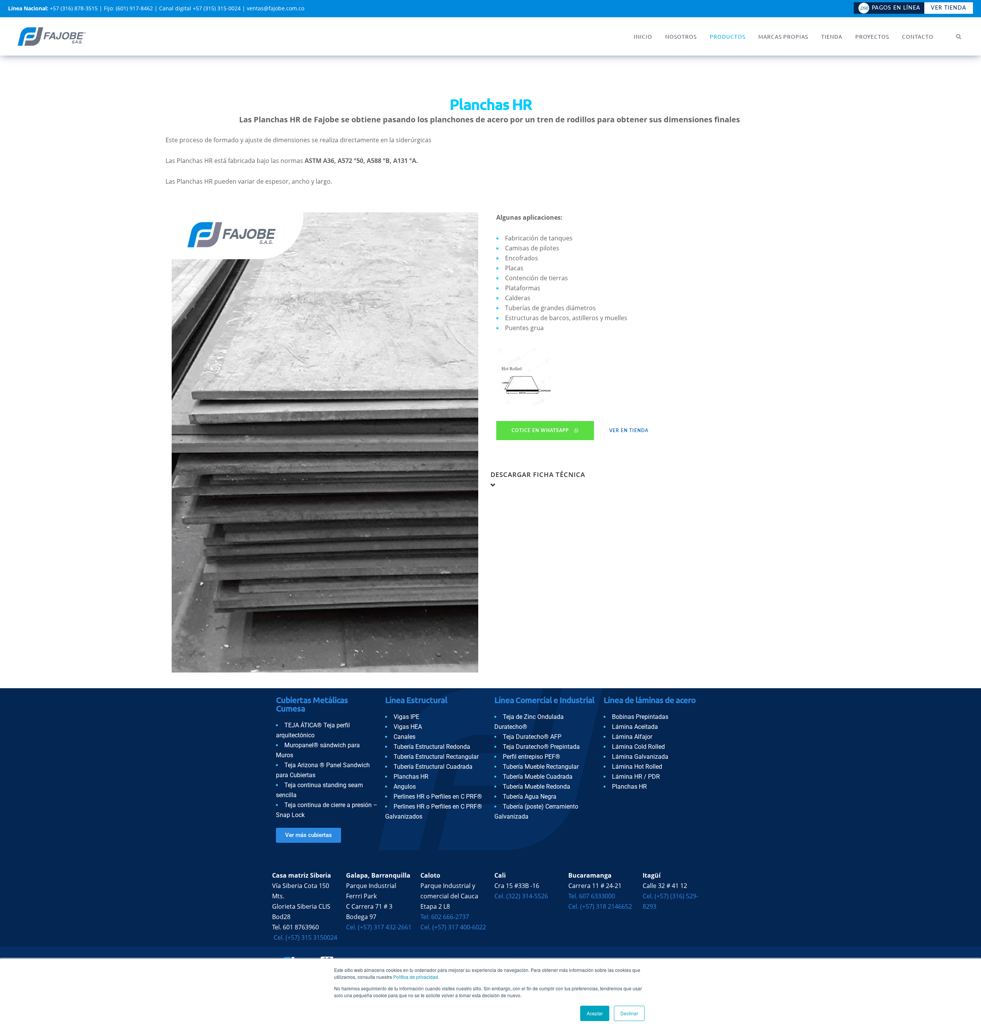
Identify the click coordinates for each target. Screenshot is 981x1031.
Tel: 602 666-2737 (444, 917)
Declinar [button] (629, 1013)
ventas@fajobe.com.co (275, 8)
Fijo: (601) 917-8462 (128, 8)
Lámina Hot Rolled (637, 766)
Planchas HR (411, 776)
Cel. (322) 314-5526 (521, 896)
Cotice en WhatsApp (540, 430)
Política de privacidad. (416, 976)
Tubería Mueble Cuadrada (538, 776)
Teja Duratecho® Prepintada (541, 746)
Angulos (405, 786)
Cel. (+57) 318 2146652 (600, 906)
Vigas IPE (406, 716)
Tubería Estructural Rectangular (436, 756)
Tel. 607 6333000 (591, 896)
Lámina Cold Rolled (638, 746)
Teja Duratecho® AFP (532, 736)
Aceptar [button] (595, 1013)
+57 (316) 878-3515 (74, 8)
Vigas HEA (408, 726)
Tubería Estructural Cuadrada (433, 766)
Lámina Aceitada (635, 726)
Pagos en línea (896, 8)
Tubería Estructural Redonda (432, 746)
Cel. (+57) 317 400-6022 (453, 927)
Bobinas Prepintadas (640, 716)
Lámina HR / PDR (636, 776)
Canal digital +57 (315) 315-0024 (200, 8)
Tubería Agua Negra (529, 796)
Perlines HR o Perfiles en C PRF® (438, 796)
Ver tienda (948, 8)
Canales (404, 736)
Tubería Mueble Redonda (536, 786)
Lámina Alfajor (632, 736)
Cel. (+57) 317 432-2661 (379, 927)
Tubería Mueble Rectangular (541, 766)
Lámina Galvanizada (640, 756)
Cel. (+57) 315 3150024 (304, 937)
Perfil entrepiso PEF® (531, 756)
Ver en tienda (628, 430)
